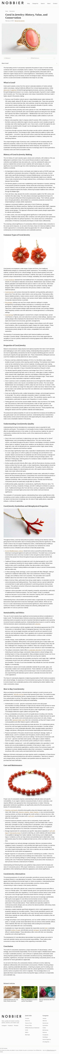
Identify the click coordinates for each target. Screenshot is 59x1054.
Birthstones (45, 1030)
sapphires (14, 90)
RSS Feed (27, 1034)
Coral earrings (9, 315)
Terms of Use (28, 1023)
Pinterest (16, 1025)
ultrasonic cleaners (23, 812)
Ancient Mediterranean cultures (14, 551)
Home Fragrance (47, 1039)
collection (37, 624)
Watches (45, 1020)
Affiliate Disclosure (50, 1050)
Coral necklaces (9, 279)
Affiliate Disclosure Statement (32, 1027)
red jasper (36, 930)
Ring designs (8, 302)
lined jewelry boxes (15, 833)
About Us (27, 1020)
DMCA (26, 1032)
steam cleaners (34, 812)
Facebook (10, 1025)
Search (43, 3)
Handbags (45, 1037)
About (48, 3)
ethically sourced (19, 694)
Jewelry (44, 1018)
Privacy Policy (28, 1025)
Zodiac (44, 1027)
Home (6, 11)
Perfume (45, 1032)
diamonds (6, 90)
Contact (55, 3)
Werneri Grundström (20, 20)
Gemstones (12, 11)
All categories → (46, 1041)
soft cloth (31, 816)
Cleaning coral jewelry (11, 810)
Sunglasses (45, 1034)
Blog (28, 3)
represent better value (19, 720)
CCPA (26, 1030)
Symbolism (45, 1025)
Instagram (4, 1025)
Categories (35, 3)
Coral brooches (9, 292)
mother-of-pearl (15, 930)
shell (46, 928)
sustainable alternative (35, 650)
